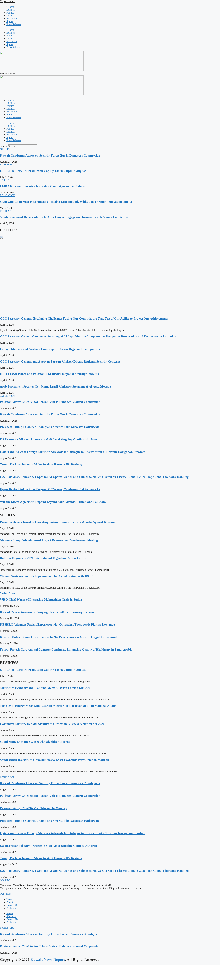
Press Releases (13, 24)
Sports (9, 21)
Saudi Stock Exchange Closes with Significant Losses (35, 741)
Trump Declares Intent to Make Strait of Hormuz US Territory (41, 464)
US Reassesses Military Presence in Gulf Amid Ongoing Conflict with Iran (48, 439)
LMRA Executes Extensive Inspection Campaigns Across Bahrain (43, 186)
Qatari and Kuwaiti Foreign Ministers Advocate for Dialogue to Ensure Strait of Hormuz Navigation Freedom (72, 452)
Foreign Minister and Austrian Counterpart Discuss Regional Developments (50, 349)
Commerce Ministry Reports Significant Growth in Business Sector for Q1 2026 (52, 723)
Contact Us (12, 905)
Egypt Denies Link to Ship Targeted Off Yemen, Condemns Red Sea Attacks (50, 489)
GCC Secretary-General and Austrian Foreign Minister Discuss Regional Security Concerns (60, 361)
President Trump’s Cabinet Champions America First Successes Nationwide (49, 427)
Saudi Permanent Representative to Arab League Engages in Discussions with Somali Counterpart (64, 217)
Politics (10, 12)
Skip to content (7, 1)
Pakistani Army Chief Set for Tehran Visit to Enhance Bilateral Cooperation (50, 401)
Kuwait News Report (47, 959)
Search (3, 73)
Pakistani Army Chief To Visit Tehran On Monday (33, 808)
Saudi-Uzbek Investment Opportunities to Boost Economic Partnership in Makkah (54, 759)
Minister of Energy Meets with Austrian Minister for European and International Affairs (58, 705)
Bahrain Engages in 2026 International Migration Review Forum (43, 558)
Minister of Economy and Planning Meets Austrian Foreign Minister (45, 687)
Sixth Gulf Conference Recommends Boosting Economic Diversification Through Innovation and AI (66, 201)
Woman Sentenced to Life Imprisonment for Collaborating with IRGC (46, 576)
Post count (11, 908)
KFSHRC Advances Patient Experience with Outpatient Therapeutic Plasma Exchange (57, 624)
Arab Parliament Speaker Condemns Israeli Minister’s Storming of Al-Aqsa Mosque (55, 386)
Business (10, 9)
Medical (10, 15)
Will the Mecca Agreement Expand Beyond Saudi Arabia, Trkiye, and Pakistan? (53, 502)
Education (11, 18)
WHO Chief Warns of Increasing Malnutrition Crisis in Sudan (41, 599)
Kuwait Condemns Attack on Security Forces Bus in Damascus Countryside (50, 155)
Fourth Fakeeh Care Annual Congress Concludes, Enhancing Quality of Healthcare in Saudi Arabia (66, 649)
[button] (6, 149)
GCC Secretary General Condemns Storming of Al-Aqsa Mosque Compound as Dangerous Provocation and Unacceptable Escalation (88, 336)
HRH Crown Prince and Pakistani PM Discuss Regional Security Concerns (49, 374)
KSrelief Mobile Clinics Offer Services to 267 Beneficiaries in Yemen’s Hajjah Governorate (59, 637)
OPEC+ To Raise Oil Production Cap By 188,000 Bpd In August (43, 171)
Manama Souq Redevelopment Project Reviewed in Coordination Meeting (49, 540)
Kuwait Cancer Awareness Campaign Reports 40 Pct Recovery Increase (47, 612)
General (10, 6)
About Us (11, 902)
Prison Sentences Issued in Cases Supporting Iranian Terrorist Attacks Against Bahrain (57, 522)
